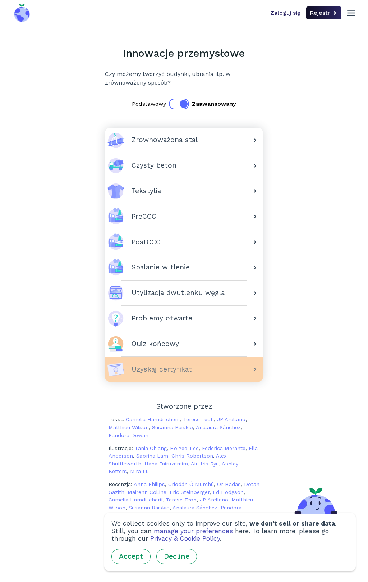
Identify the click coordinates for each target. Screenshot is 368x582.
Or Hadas (229, 484)
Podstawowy (149, 103)
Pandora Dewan (128, 435)
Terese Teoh (198, 419)
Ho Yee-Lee (184, 448)
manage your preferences (193, 531)
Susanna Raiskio (172, 427)
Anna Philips (149, 484)
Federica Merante (223, 448)
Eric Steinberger (190, 492)
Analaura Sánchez (218, 427)
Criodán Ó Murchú (191, 484)
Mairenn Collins (147, 492)
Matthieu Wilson (129, 427)
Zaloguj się (285, 12)
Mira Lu (139, 471)
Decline (176, 556)
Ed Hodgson (228, 492)
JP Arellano (231, 419)
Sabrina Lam (152, 456)
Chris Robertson (192, 456)
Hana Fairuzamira (166, 464)
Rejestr (320, 12)
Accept (131, 556)
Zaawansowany (214, 103)
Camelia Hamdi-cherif (153, 419)
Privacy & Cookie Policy (185, 538)
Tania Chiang (151, 448)
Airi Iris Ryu (205, 464)
